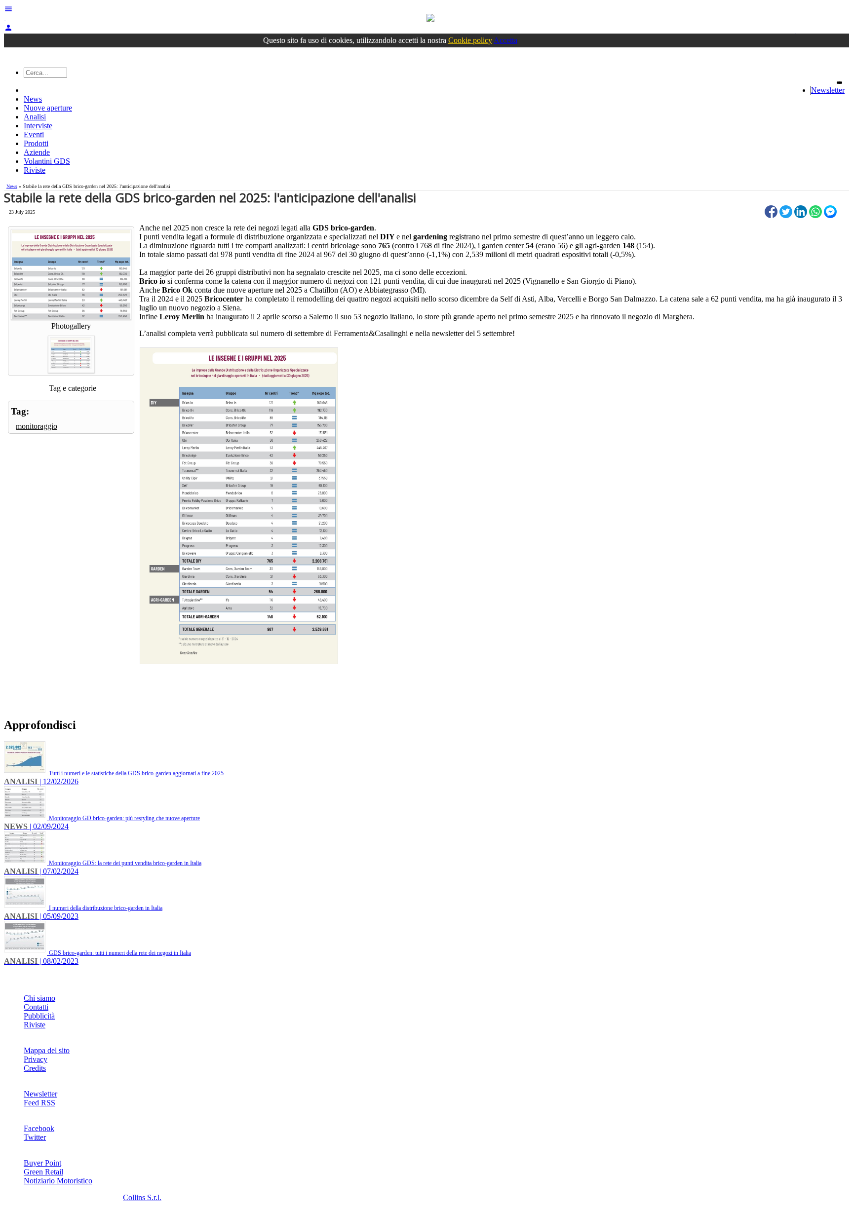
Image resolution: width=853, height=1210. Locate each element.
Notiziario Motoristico (58, 1180)
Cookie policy (470, 40)
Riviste (34, 170)
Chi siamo (39, 998)
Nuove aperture (48, 108)
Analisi (35, 117)
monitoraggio (36, 426)
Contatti (36, 1007)
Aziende (37, 152)
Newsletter (828, 90)
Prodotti (36, 143)
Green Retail (43, 1172)
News (33, 99)
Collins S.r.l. (142, 1197)
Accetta (505, 40)
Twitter (35, 1137)
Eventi (34, 134)
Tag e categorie (72, 388)
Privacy (35, 1059)
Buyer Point (42, 1163)
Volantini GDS (47, 161)
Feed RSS (39, 1102)
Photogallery (71, 326)
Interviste (38, 125)
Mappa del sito (47, 1050)
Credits (35, 1068)
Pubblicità (39, 1016)
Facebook (39, 1128)
